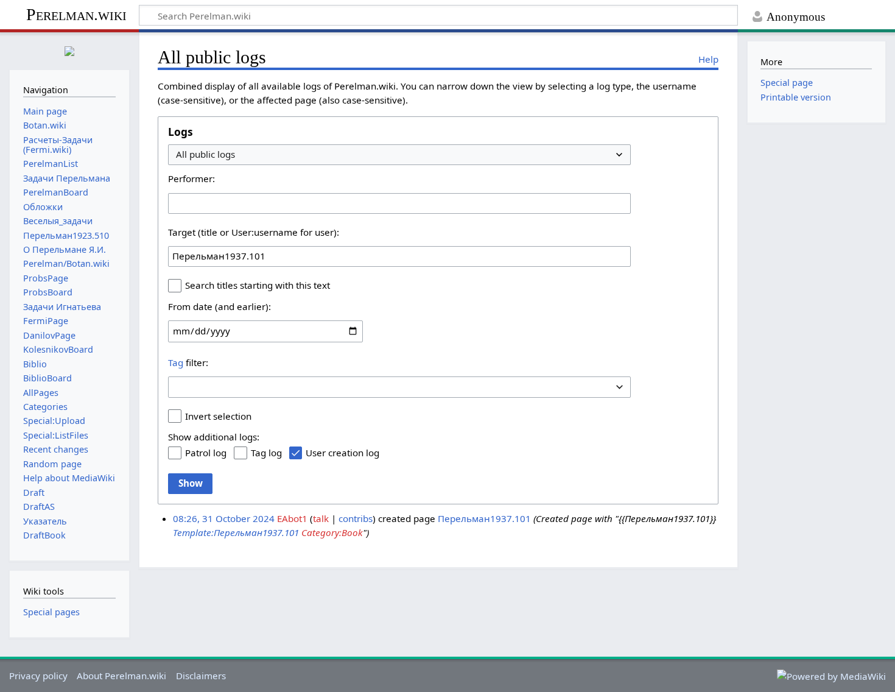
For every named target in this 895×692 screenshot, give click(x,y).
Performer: (191, 178)
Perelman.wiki (76, 14)
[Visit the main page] (69, 49)
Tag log (266, 453)
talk (321, 518)
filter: (188, 362)
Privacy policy (38, 675)
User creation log (342, 453)
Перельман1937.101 (484, 518)
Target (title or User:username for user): (253, 232)
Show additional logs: (213, 437)
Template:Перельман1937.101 (236, 532)
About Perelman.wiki (121, 675)
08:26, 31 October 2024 (224, 518)
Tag (175, 362)
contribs (356, 518)
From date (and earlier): (219, 306)
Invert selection (218, 416)
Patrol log (205, 453)
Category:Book (332, 532)
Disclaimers (201, 675)
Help (708, 59)
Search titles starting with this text (257, 285)
